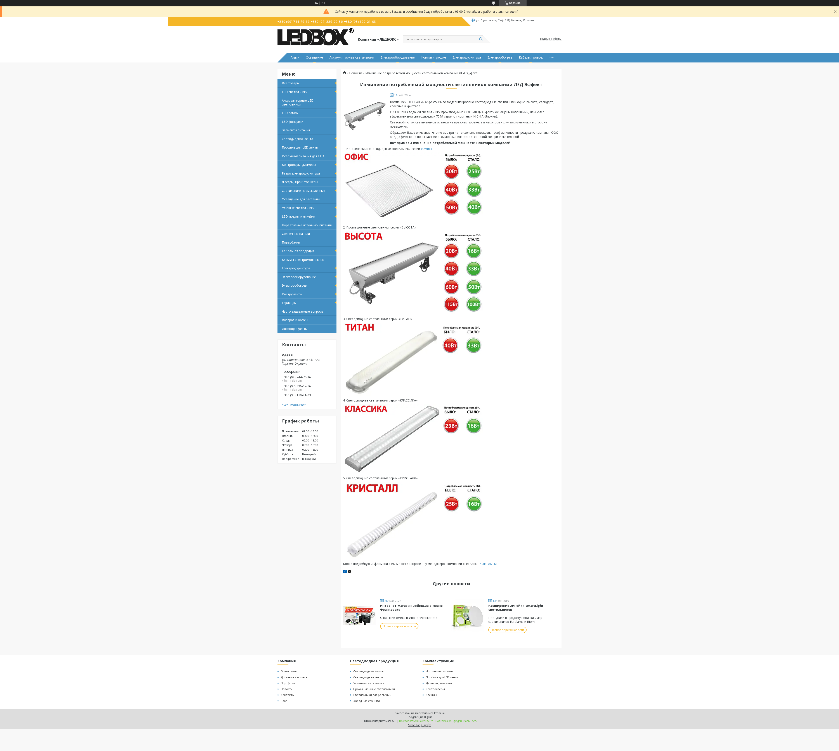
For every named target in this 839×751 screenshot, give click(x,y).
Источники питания (439, 671)
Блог (284, 701)
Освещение (314, 57)
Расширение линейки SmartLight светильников (515, 608)
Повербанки (291, 242)
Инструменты (292, 294)
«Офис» (426, 149)
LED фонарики (292, 121)
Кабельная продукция (298, 251)
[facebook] (345, 572)
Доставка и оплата (294, 677)
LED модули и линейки (298, 216)
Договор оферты (294, 329)
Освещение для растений (301, 199)
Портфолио (288, 683)
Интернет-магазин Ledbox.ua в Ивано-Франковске (412, 608)
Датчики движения (439, 683)
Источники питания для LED (303, 156)
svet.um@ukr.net (294, 405)
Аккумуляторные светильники (351, 57)
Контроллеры (435, 689)
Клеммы (431, 695)
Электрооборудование (398, 57)
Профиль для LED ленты (300, 147)
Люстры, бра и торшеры (300, 182)
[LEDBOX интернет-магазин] (315, 39)
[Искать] (480, 39)
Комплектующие (433, 57)
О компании (289, 671)
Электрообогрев (499, 57)
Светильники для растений (372, 695)
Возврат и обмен (295, 320)
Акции (295, 57)
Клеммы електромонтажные (303, 260)
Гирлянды (289, 303)
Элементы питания (296, 130)
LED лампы (290, 113)
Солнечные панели (296, 234)
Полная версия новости (399, 626)
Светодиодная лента (297, 139)
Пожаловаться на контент (416, 721)
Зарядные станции (366, 701)
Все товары (290, 83)
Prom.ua (439, 713)
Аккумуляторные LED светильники (298, 102)
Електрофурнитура (296, 268)
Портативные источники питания (307, 225)
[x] (349, 572)
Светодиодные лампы (368, 671)
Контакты (288, 695)
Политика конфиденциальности (456, 721)
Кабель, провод (531, 57)
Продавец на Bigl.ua (419, 717)
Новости (355, 73)
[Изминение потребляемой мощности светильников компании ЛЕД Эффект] (365, 115)
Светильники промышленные (303, 191)
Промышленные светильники (374, 689)
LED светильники (294, 92)
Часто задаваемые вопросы (303, 311)
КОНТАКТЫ (488, 564)
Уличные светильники (298, 208)
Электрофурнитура (466, 57)
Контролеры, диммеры (299, 165)
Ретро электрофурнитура (301, 173)
